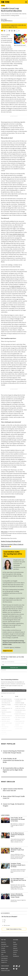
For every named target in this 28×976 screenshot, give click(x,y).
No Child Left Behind (15, 286)
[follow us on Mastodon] (9, 31)
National (15, 948)
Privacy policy (3, 669)
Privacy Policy (4, 956)
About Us (3, 942)
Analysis (15, 944)
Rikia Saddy (4, 19)
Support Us (4, 962)
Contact (3, 948)
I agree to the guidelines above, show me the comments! (14, 690)
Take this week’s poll (14, 929)
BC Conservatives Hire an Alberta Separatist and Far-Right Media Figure (13, 770)
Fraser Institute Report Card (16, 234)
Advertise (3, 952)
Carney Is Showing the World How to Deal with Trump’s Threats (13, 752)
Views (3, 5)
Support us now (7, 650)
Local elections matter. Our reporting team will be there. (13, 554)
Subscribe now (14, 667)
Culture (15, 946)
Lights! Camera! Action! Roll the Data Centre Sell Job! (13, 789)
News (14, 942)
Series (14, 954)
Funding (3, 950)
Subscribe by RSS (5, 970)
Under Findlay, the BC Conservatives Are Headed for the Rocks (13, 760)
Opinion (15, 952)
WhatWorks (16, 956)
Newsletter (3, 944)
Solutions (15, 950)
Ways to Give (4, 960)
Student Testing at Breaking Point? (11, 541)
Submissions (4, 958)
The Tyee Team (4, 946)
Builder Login (4, 968)
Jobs (2, 954)
